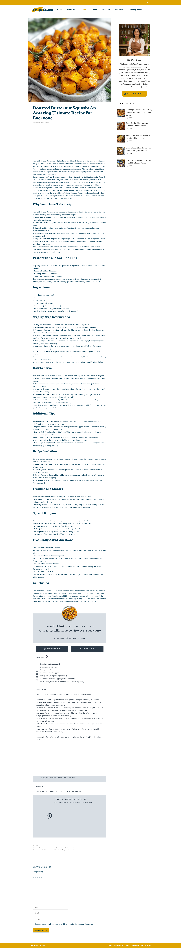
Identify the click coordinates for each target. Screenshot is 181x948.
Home (58, 9)
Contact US (119, 9)
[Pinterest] (147, 3)
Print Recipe (53, 648)
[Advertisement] (69, 141)
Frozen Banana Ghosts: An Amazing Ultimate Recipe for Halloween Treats (56, 848)
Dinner (83, 9)
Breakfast (71, 9)
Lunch (94, 9)
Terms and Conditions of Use (141, 945)
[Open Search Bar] (147, 9)
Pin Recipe (88, 648)
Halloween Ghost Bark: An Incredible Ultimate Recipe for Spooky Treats (55, 850)
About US (106, 9)
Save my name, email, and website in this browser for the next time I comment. (64, 924)
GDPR (128, 945)
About (110, 945)
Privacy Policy (136, 9)
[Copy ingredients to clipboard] (46, 656)
